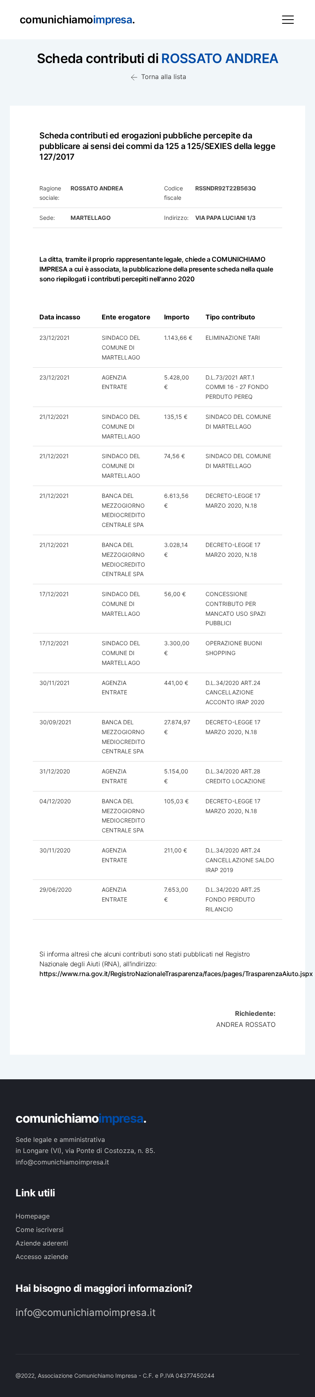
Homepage (33, 1216)
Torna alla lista (162, 76)
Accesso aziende (42, 1256)
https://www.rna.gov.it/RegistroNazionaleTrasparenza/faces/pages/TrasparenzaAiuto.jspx (176, 974)
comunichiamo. (81, 1118)
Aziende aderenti (42, 1243)
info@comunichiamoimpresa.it (86, 1312)
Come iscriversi (40, 1229)
